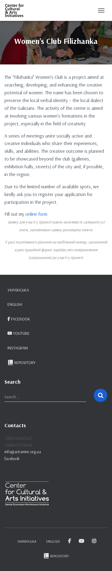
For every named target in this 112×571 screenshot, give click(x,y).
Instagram (17, 348)
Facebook (20, 319)
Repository (25, 362)
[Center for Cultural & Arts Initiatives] (16, 10)
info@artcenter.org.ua (22, 451)
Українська (18, 290)
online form (36, 214)
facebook (11, 458)
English (14, 304)
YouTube (21, 333)
